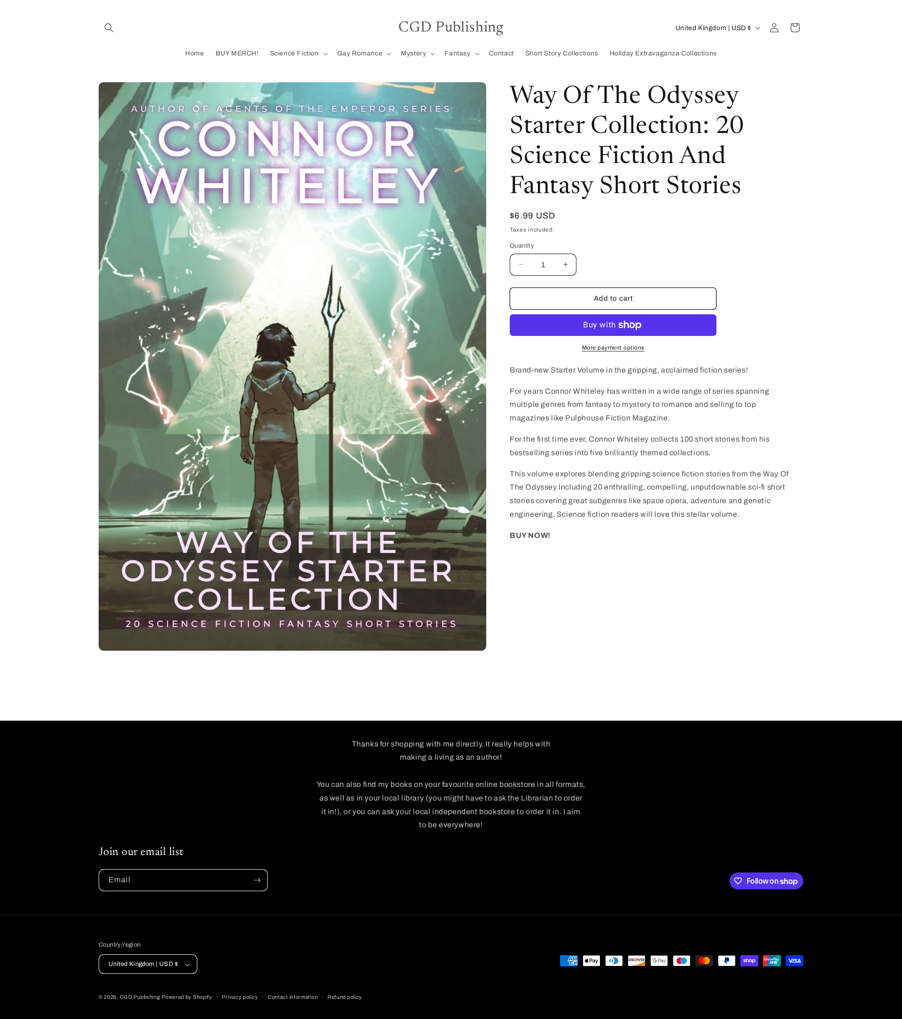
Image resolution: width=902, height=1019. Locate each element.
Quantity (522, 245)
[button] (109, 27)
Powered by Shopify (187, 997)
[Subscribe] (257, 880)
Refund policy (344, 997)
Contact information (293, 997)
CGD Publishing (140, 997)
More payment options (613, 347)
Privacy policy (240, 997)
